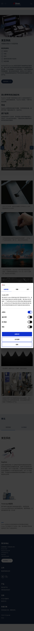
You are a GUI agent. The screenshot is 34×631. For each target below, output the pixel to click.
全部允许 (17, 334)
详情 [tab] (17, 289)
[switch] (30, 317)
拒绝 (17, 344)
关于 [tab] (28, 289)
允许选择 (17, 339)
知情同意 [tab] (6, 289)
